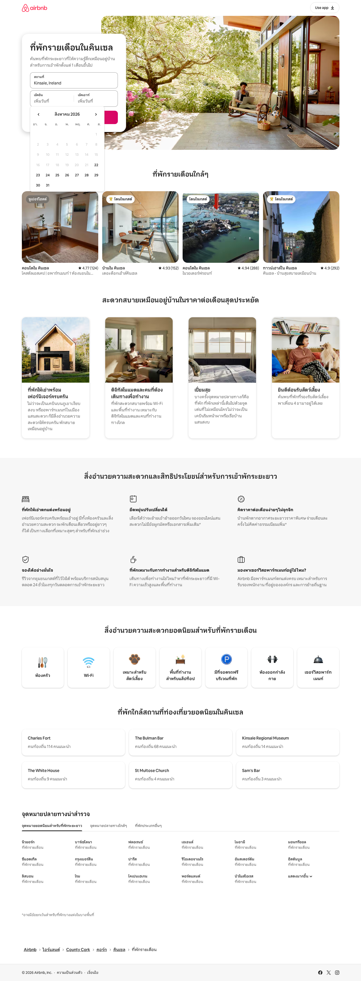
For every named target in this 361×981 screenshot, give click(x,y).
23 (38, 175)
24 (48, 175)
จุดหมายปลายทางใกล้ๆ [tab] (108, 825)
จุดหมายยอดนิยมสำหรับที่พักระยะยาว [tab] (52, 825)
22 (96, 165)
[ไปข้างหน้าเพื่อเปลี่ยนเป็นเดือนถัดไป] (95, 114)
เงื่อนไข (92, 972)
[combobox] (74, 83)
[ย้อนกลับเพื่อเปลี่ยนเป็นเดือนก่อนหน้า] (38, 114)
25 (57, 175)
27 (77, 175)
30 (38, 185)
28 (87, 175)
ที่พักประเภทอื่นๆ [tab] (148, 825)
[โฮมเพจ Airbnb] (34, 8)
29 (96, 175)
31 (47, 185)
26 (67, 175)
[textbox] (52, 101)
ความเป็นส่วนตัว (69, 972)
